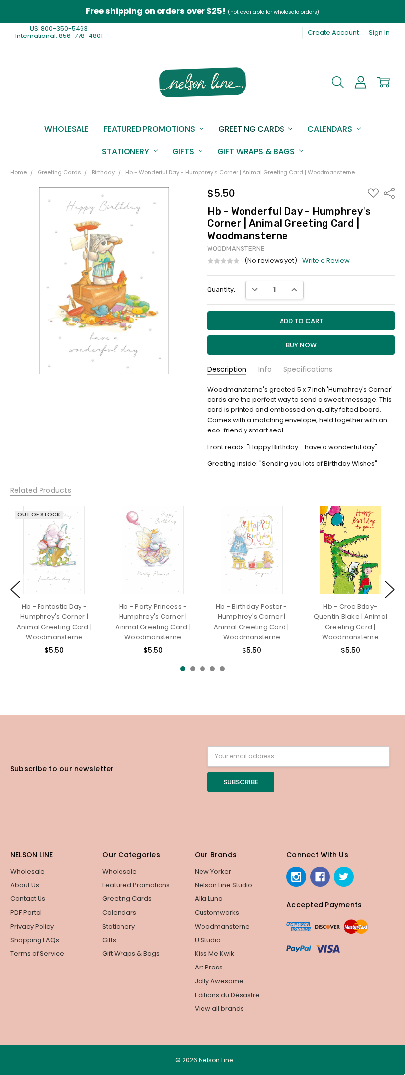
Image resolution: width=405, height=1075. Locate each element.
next (389, 589)
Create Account (333, 32)
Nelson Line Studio (223, 885)
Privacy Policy (32, 926)
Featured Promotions (150, 129)
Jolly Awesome (219, 981)
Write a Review (326, 261)
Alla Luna (209, 898)
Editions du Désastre (227, 995)
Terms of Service (37, 953)
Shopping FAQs (34, 940)
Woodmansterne (222, 926)
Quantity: (221, 289)
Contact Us (27, 898)
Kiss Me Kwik (214, 953)
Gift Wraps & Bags (257, 151)
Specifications (308, 369)
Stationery (126, 151)
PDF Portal (26, 912)
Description (226, 369)
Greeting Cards (252, 129)
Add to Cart (153, 555)
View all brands (219, 1008)
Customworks (217, 912)
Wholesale (66, 129)
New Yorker (213, 871)
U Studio (208, 940)
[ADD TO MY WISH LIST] (82, 538)
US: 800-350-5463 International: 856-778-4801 (59, 32)
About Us (24, 885)
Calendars (330, 129)
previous (15, 589)
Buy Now (153, 575)
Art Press (209, 967)
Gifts (184, 151)
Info (265, 369)
